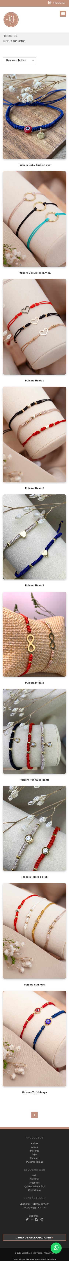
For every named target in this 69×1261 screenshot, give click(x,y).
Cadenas (34, 1158)
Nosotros (34, 1179)
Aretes (34, 1147)
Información (34, 111)
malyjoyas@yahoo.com (34, 1207)
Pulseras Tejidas (16, 60)
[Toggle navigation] (63, 14)
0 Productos (59, 3)
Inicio (6, 41)
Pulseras (34, 1151)
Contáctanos (34, 1190)
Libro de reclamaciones (34, 1237)
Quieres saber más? (34, 1186)
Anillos (34, 1143)
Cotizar (34, 122)
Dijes (34, 1154)
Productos (34, 1182)
